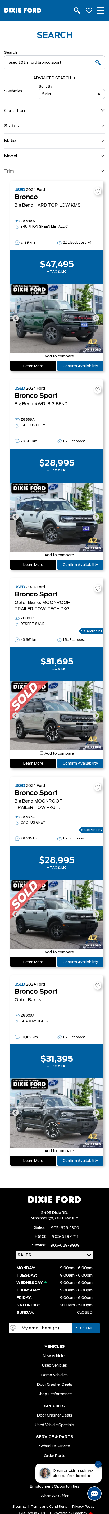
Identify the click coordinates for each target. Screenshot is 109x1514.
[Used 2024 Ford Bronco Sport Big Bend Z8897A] (56, 914)
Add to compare (59, 356)
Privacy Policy (83, 1506)
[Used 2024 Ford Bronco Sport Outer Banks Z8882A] (56, 715)
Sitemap (19, 1506)
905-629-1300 (65, 1228)
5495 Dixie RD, (54, 1213)
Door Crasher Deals (54, 1385)
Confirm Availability (80, 366)
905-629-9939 (65, 1245)
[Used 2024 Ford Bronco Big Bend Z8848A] (56, 318)
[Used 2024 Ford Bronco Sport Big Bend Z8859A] (56, 517)
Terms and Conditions (49, 1506)
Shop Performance (55, 1394)
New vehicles (54, 1356)
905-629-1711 (65, 1237)
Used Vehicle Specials (54, 1425)
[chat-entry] (94, 1493)
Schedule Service (54, 1446)
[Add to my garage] (97, 191)
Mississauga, (43, 1218)
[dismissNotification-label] (98, 1464)
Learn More (33, 366)
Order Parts (54, 1456)
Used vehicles (54, 1365)
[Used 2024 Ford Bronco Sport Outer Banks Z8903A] (56, 1113)
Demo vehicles (54, 1375)
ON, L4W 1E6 (66, 1218)
